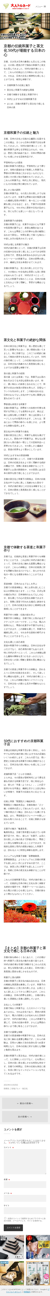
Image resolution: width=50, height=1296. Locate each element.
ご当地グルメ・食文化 (19, 1088)
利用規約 (27, 1292)
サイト (7, 1205)
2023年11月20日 (11, 1085)
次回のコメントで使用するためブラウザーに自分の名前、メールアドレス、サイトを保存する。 (25, 1219)
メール (8, 1193)
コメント (9, 1147)
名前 (7, 1179)
